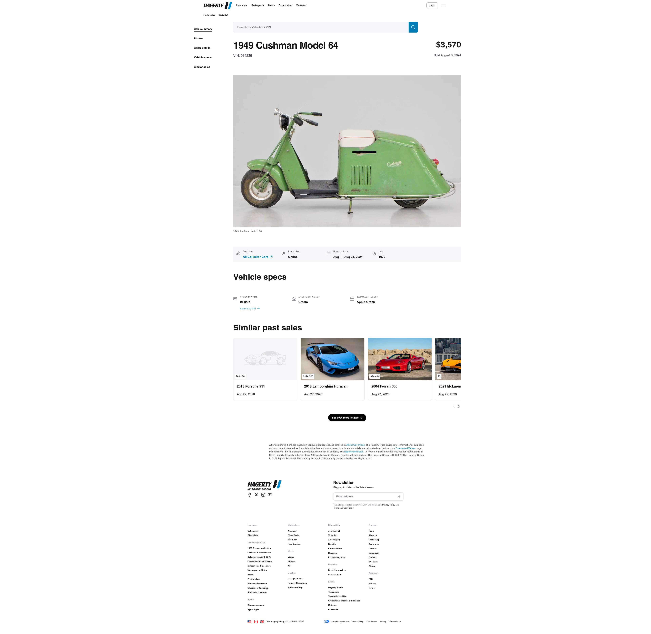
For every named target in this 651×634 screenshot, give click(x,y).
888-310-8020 (334, 574)
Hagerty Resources (297, 583)
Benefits (332, 544)
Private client (254, 579)
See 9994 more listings (345, 417)
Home (371, 531)
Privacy (372, 583)
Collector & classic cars (259, 552)
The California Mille (337, 596)
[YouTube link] (270, 494)
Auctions (292, 531)
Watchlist (223, 15)
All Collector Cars (255, 257)
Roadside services (337, 570)
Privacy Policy (388, 505)
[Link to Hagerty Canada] (256, 621)
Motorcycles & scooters (259, 566)
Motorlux (332, 605)
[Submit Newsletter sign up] (399, 496)
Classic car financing (258, 588)
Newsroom (374, 553)
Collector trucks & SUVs (259, 557)
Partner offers (335, 548)
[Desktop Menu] (443, 5)
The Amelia (333, 592)
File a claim (253, 535)
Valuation (332, 535)
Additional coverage (257, 592)
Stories (291, 561)
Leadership (374, 540)
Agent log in (253, 609)
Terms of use (395, 621)
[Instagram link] (263, 494)
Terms (372, 588)
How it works (294, 544)
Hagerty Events (335, 587)
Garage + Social (295, 579)
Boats (250, 574)
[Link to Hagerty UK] (262, 621)
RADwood (333, 609)
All (289, 566)
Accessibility (357, 621)
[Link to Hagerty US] (249, 621)
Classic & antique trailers (260, 561)
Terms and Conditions (343, 508)
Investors (373, 562)
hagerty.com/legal (353, 451)
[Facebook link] (249, 494)
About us (373, 535)
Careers (373, 548)
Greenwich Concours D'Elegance (344, 601)
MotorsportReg (295, 587)
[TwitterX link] (256, 494)
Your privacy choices (339, 621)
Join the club (334, 531)
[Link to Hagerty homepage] (264, 485)
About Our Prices (355, 444)
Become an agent (256, 605)
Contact (372, 557)
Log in (432, 5)
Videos (291, 557)
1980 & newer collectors (259, 548)
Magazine (332, 553)
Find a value (209, 15)
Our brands (374, 544)
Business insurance (257, 583)
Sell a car (292, 540)
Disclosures (371, 621)
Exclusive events (336, 557)
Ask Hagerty (334, 540)
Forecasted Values (405, 448)
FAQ (371, 579)
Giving (372, 566)
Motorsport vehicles (257, 570)
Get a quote (253, 531)
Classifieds (293, 535)
